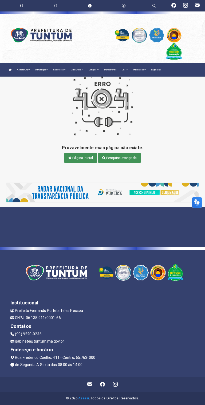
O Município (40, 70)
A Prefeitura (22, 70)
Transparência (110, 70)
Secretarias (58, 70)
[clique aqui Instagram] (115, 384)
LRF (124, 70)
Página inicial (82, 158)
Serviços (93, 70)
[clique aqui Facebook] (102, 384)
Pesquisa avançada (121, 158)
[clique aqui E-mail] (89, 384)
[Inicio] (10, 70)
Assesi (83, 398)
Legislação (156, 70)
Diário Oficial (76, 70)
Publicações (138, 70)
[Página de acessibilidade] (123, 6)
